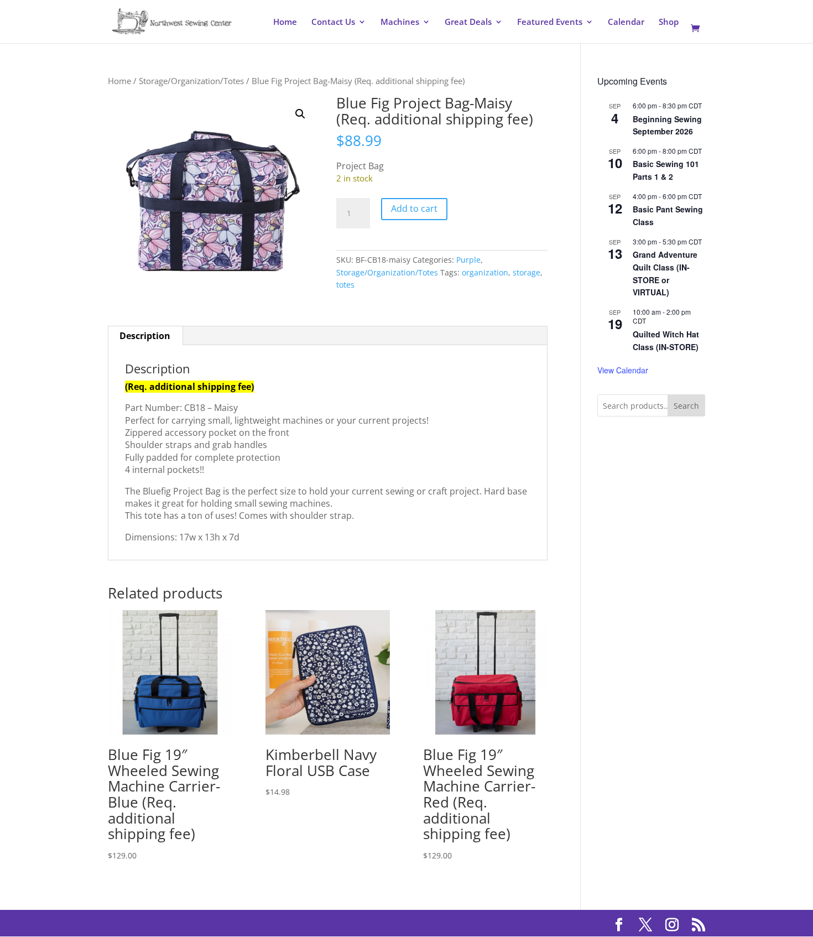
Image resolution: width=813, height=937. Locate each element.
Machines (400, 22)
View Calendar (622, 370)
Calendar (626, 22)
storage (526, 272)
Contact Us (333, 22)
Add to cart (414, 208)
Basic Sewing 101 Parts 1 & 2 (666, 170)
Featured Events (549, 22)
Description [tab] (144, 336)
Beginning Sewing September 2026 (667, 125)
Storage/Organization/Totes (191, 80)
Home (285, 22)
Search (686, 405)
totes (345, 284)
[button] (300, 114)
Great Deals (468, 22)
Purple (468, 259)
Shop (669, 22)
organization (485, 272)
